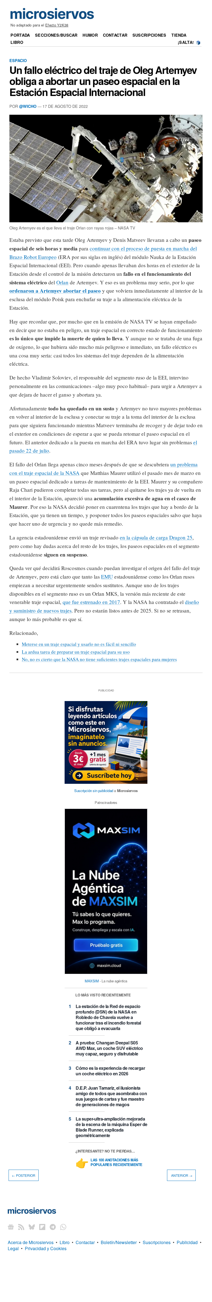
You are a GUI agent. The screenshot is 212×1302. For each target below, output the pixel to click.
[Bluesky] (32, 1227)
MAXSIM (92, 980)
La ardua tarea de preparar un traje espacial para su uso (76, 652)
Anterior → (181, 1175)
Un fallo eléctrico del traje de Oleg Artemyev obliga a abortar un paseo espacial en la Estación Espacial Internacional (103, 81)
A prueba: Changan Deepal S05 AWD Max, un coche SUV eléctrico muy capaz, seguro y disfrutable (109, 1048)
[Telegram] (53, 1227)
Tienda (178, 35)
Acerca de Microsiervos (31, 1242)
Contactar (115, 35)
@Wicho (27, 106)
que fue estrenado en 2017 (91, 601)
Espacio (18, 60)
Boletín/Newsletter (119, 1242)
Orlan (62, 282)
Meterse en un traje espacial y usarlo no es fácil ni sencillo (79, 644)
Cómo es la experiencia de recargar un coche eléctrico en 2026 (110, 1071)
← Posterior (23, 1175)
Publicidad (187, 1242)
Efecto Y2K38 (56, 25)
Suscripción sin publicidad (93, 790)
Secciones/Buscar (56, 35)
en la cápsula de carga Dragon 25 (156, 537)
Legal (13, 1248)
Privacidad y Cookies (46, 1248)
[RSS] (21, 1227)
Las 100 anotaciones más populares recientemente (116, 1162)
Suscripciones (149, 35)
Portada (20, 35)
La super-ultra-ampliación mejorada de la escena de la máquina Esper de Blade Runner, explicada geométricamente (111, 1127)
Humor (90, 35)
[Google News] (11, 1227)
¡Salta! (186, 42)
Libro (16, 42)
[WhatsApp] (63, 1227)
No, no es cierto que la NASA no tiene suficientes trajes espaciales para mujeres (99, 659)
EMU (107, 576)
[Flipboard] (42, 1227)
